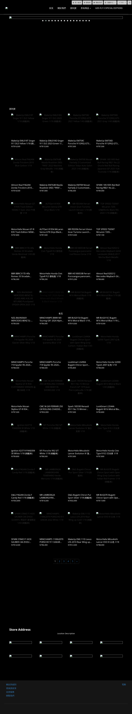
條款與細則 (11, 684)
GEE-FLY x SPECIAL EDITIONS (109, 8)
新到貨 (73, 8)
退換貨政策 (11, 688)
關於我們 (62, 8)
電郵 (124, 684)
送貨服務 (10, 692)
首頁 (51, 8)
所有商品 (85, 8)
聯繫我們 (10, 695)
